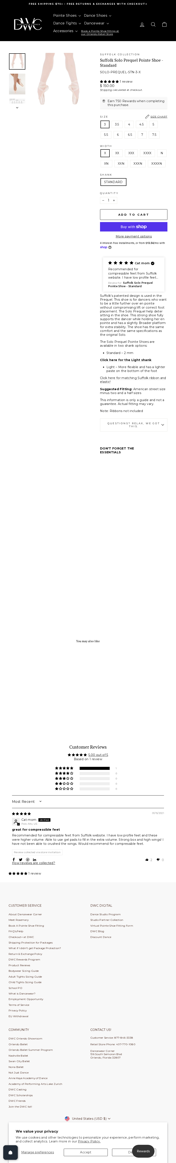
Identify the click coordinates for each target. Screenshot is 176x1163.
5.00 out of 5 (98, 755)
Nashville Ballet (18, 1055)
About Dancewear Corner (25, 914)
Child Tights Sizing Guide (25, 982)
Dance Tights (65, 23)
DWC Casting (18, 1089)
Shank (106, 174)
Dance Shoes (96, 15)
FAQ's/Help (16, 931)
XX (117, 153)
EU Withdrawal (19, 1016)
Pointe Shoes (65, 15)
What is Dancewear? (22, 993)
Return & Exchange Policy (25, 953)
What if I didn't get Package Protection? (35, 948)
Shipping (106, 89)
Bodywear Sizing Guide (24, 970)
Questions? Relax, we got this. (134, 425)
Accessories (63, 31)
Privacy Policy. (89, 1141)
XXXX (147, 153)
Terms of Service (19, 1004)
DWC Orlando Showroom (25, 1038)
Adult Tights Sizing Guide (25, 976)
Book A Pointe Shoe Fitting (26, 925)
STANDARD (113, 182)
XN (106, 164)
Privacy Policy (18, 1010)
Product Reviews (19, 965)
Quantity (109, 193)
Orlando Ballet (18, 1044)
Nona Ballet (16, 1067)
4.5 (141, 124)
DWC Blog (97, 931)
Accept (85, 1152)
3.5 (117, 124)
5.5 (106, 135)
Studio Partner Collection (106, 919)
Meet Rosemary (19, 919)
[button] (110, 82)
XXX (131, 153)
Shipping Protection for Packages (31, 942)
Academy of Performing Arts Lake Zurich (35, 1083)
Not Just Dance (19, 1072)
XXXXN (156, 164)
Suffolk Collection (120, 54)
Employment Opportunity (26, 999)
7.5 (154, 135)
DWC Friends (17, 1100)
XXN (121, 164)
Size (133, 116)
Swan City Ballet (19, 1061)
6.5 (130, 135)
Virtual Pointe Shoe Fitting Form (111, 925)
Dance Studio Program (105, 914)
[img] (21, 814)
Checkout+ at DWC (21, 937)
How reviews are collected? (33, 863)
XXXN (138, 164)
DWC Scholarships (21, 1095)
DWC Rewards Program (24, 959)
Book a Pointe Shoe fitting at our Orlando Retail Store (100, 32)
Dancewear (95, 23)
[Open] (10, 1152)
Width (106, 146)
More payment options (134, 236)
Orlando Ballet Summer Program (31, 1049)
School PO (15, 988)
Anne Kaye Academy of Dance (28, 1078)
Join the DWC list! (20, 1106)
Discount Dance (100, 937)
